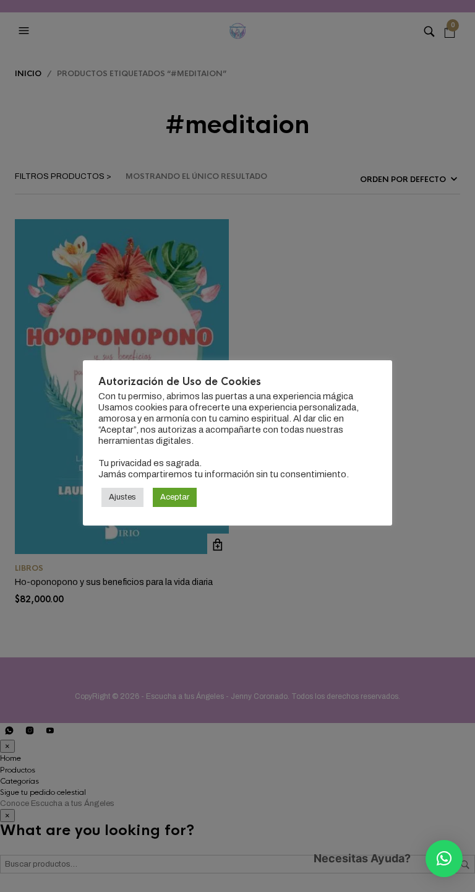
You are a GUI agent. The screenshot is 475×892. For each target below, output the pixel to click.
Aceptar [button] (174, 497)
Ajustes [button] (122, 497)
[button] (444, 858)
